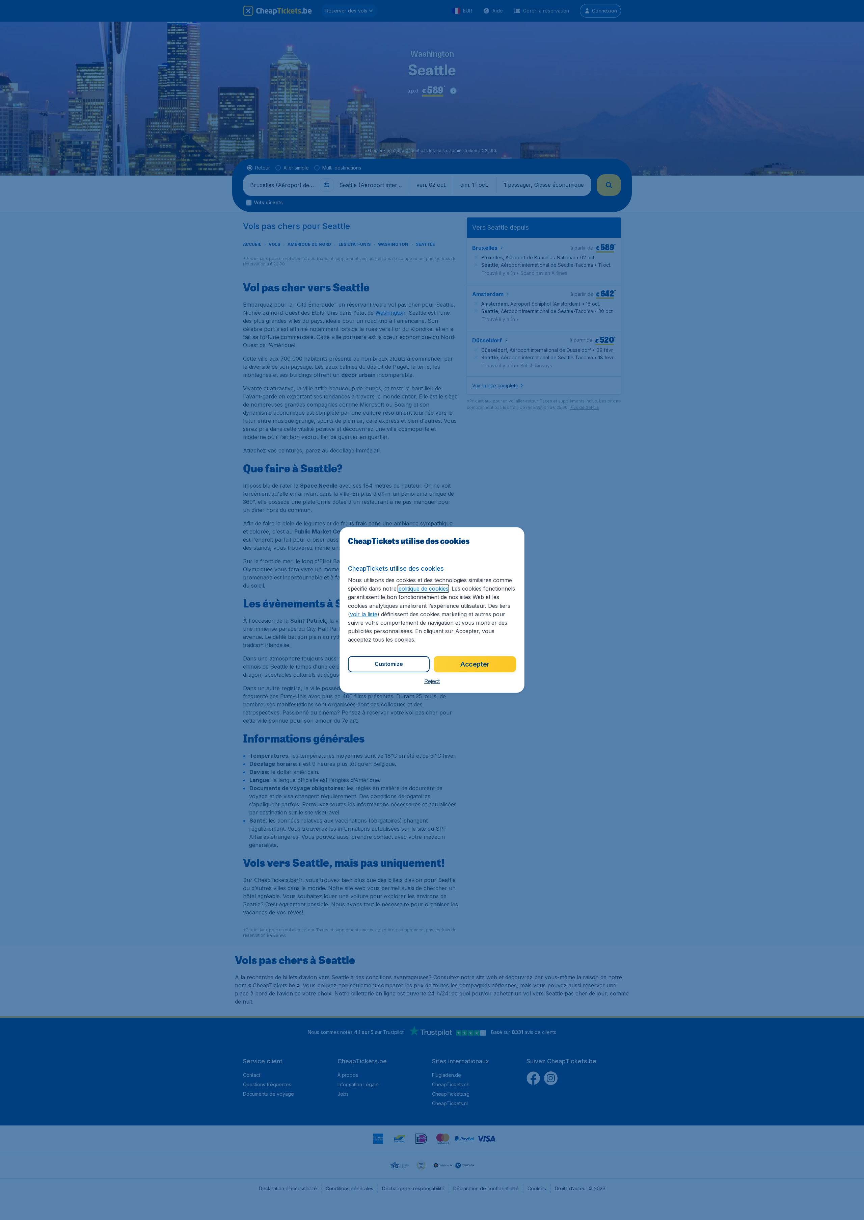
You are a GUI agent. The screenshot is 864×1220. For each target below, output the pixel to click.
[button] (432, 681)
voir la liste (363, 614)
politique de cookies (423, 588)
